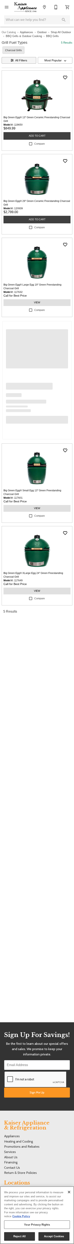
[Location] (44, 7)
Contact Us (12, 1168)
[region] (37, 1215)
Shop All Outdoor (61, 32)
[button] (7, 7)
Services (10, 1152)
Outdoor (42, 32)
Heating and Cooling (18, 1141)
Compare (39, 143)
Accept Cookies (54, 1236)
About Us (10, 1157)
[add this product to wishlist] (65, 77)
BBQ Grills (52, 36)
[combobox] (55, 60)
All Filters (21, 60)
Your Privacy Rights (37, 1224)
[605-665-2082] (56, 7)
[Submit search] (63, 20)
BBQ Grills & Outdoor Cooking (24, 36)
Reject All (19, 1236)
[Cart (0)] (67, 7)
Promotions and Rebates (21, 1146)
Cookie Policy (21, 1216)
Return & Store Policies (20, 1173)
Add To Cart (37, 135)
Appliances (26, 32)
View (37, 302)
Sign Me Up (37, 1092)
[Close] (69, 1192)
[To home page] (25, 7)
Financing (10, 1162)
